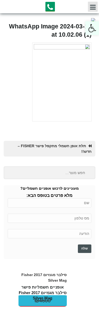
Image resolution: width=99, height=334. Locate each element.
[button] (92, 28)
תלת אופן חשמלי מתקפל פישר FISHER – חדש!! (55, 149)
